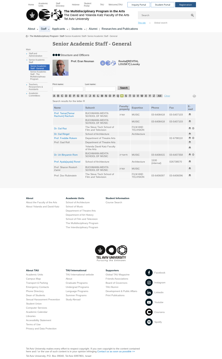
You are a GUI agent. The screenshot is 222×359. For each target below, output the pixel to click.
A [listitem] (54, 95)
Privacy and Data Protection (41, 328)
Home (31, 4)
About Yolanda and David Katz (42, 206)
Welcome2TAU (116, 4)
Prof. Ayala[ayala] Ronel (67, 161)
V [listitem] (138, 95)
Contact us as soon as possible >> (116, 351)
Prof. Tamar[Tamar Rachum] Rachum (64, 114)
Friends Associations (117, 278)
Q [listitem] (118, 95)
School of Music (74, 206)
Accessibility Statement (38, 320)
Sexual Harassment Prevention (43, 299)
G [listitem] (78, 95)
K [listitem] (94, 95)
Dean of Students (35, 295)
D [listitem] (66, 95)
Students (76, 28)
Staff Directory (60, 4)
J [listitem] (90, 95)
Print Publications (115, 295)
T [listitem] (130, 95)
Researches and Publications (120, 28)
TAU (102, 4)
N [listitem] (106, 95)
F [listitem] (74, 95)
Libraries (31, 316)
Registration (185, 4)
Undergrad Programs (77, 287)
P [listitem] (114, 95)
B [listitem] (58, 95)
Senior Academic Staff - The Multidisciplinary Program (38, 75)
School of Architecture (78, 202)
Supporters (112, 270)
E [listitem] (70, 95)
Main (28, 49)
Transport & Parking (37, 282)
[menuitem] (31, 4)
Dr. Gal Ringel (61, 134)
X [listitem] (146, 95)
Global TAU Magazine (118, 274)
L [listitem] (98, 95)
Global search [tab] (160, 23)
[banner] (111, 16)
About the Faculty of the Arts (41, 202)
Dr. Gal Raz (60, 128)
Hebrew (75, 4)
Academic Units (43, 4)
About (31, 28)
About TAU (32, 270)
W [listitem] (142, 95)
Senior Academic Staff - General (38, 67)
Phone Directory (35, 291)
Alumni (93, 28)
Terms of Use (33, 324)
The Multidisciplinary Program (27, 36)
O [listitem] (110, 95)
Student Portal (87, 4)
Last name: (90, 84)
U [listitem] (134, 95)
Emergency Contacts (37, 287)
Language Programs (77, 291)
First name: (58, 84)
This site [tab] (142, 23)
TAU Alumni (112, 287)
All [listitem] (159, 95)
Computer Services (36, 307)
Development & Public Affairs (121, 291)
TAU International (76, 270)
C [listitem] (62, 95)
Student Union (34, 303)
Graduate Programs (77, 282)
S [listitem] (126, 95)
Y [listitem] (150, 95)
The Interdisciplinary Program (82, 227)
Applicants (58, 28)
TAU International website (80, 274)
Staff (43, 28)
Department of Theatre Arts (81, 210)
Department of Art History (79, 214)
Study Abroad (73, 299)
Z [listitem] (154, 95)
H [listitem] (82, 95)
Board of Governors (116, 282)
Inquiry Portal (139, 4)
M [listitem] (102, 95)
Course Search (114, 202)
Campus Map (33, 278)
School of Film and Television (82, 219)
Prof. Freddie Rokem (65, 138)
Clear (167, 95)
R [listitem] (122, 95)
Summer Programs (76, 295)
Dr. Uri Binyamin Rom (66, 154)
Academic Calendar (37, 312)
